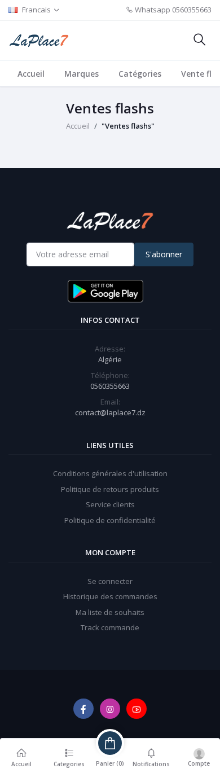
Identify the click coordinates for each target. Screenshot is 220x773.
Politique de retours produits (110, 489)
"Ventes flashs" (128, 126)
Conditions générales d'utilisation (110, 473)
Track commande (110, 627)
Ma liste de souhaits (110, 612)
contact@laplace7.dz (110, 412)
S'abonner (164, 254)
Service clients (110, 504)
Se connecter (110, 581)
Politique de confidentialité (110, 520)
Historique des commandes (110, 596)
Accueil (31, 73)
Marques (81, 73)
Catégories (139, 73)
